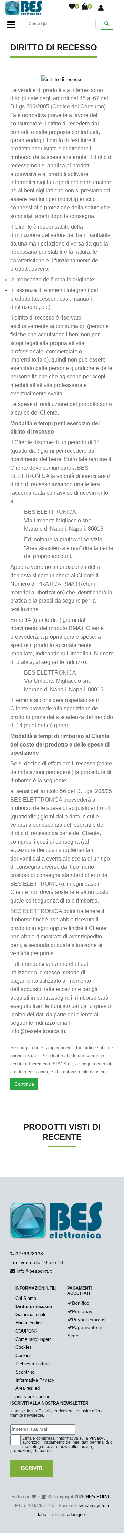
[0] (72, 7)
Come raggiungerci (34, 1339)
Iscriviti (31, 1468)
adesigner (76, 1514)
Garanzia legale (31, 1314)
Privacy (96, 1438)
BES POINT (98, 1496)
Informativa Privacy (35, 1380)
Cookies (24, 1347)
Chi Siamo (26, 1298)
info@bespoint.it (34, 1271)
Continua (24, 1084)
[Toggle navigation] (11, 25)
